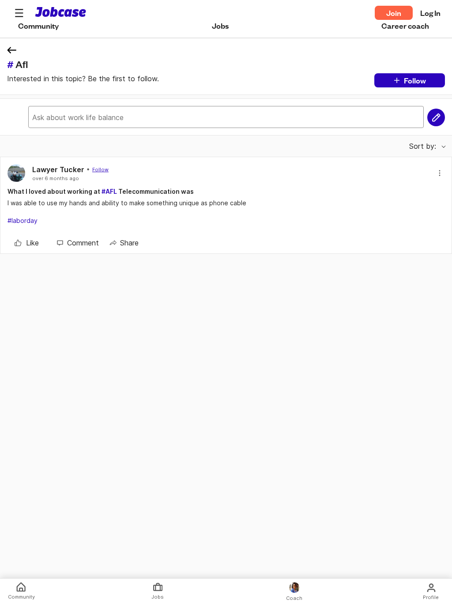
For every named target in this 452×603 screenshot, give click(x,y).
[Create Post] (436, 117)
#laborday (23, 220)
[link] (27, 243)
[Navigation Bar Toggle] (19, 13)
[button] (19, 13)
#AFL (109, 191)
